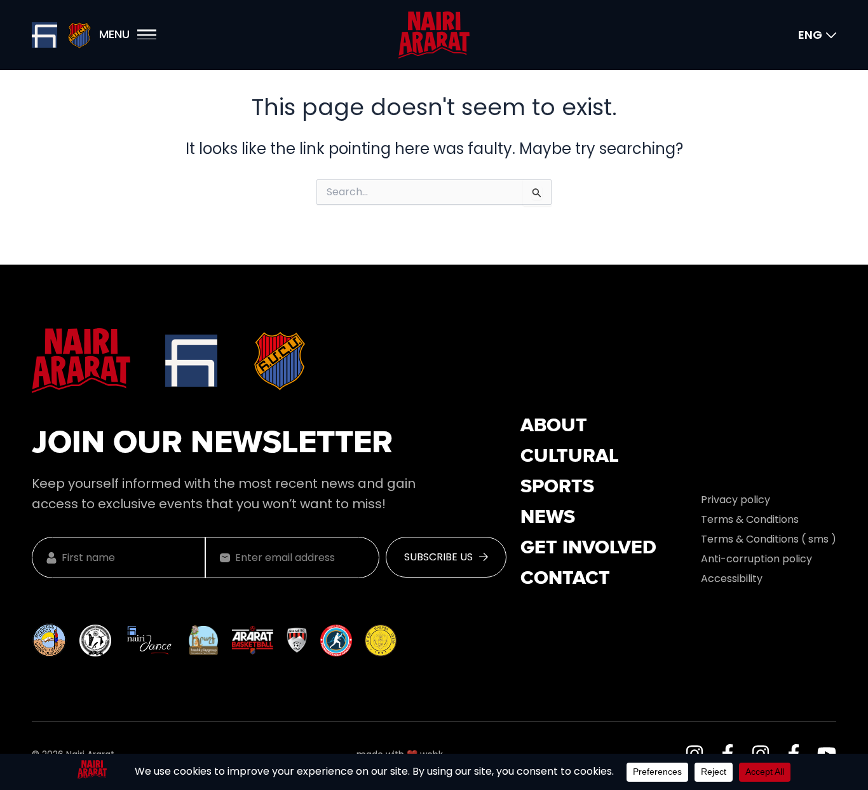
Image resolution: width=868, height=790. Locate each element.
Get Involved (588, 548)
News (547, 518)
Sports (557, 487)
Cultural (569, 457)
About (553, 426)
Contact (565, 579)
